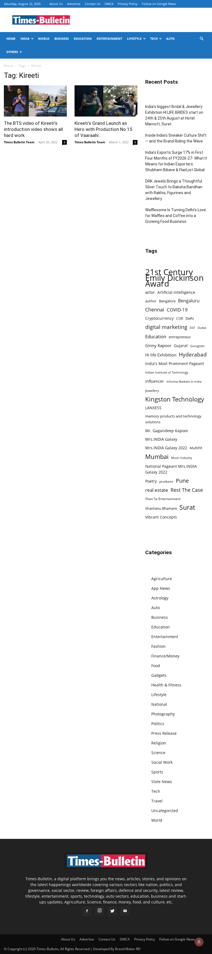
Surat (187, 507)
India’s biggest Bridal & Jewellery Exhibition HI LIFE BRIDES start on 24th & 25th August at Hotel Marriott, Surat (174, 115)
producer (166, 481)
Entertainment (109, 38)
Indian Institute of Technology (166, 372)
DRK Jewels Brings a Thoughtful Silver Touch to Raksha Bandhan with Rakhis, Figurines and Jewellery (173, 190)
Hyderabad (193, 354)
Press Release (164, 733)
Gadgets (158, 675)
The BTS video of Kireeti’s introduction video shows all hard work (33, 129)
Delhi (190, 318)
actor (150, 292)
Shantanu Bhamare (161, 508)
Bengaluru (189, 301)
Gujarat (181, 345)
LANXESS (153, 407)
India (25, 38)
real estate (156, 490)
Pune (182, 480)
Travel (157, 801)
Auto (170, 38)
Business (61, 38)
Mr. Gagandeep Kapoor (166, 430)
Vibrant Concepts (161, 517)
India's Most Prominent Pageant (174, 363)
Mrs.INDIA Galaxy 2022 (166, 447)
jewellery (152, 390)
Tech (154, 38)
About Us (56, 4)
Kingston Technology (174, 399)
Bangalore (167, 300)
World (43, 38)
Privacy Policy (127, 4)
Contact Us (92, 4)
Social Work (162, 762)
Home (10, 38)
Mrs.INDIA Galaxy (161, 439)
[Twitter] (112, 911)
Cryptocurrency (159, 318)
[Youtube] (125, 911)
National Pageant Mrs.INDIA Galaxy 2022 (171, 469)
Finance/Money (165, 656)
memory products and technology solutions (173, 419)
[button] (201, 38)
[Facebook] (87, 911)
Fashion (158, 646)
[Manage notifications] (199, 941)
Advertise (73, 4)
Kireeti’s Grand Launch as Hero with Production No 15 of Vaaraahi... (103, 129)
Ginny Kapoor (158, 345)
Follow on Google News (159, 4)
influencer (154, 381)
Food (155, 665)
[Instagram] (99, 910)
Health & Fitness (166, 685)
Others (12, 52)
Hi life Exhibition (160, 355)
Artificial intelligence (176, 292)
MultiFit (196, 447)
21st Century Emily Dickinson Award (174, 278)
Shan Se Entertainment (163, 498)
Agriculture (161, 578)
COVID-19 (177, 310)
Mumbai (157, 456)
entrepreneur (180, 336)
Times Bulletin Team (19, 142)
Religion (158, 743)
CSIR (179, 318)
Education (83, 38)
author (151, 300)
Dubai (202, 328)
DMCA (109, 4)
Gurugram (197, 346)
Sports (157, 772)
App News (160, 588)
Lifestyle (134, 38)
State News (161, 781)
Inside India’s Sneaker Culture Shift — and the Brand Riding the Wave (175, 138)
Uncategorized (164, 810)
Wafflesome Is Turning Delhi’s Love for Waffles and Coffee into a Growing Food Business (175, 216)
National (159, 704)
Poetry (151, 481)
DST (192, 328)
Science (158, 752)
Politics (157, 723)
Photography (163, 714)
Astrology (159, 598)
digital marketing (166, 327)
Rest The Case (187, 490)
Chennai (154, 310)
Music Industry (181, 458)
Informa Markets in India (184, 382)
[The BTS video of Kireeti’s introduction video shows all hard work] (35, 101)
